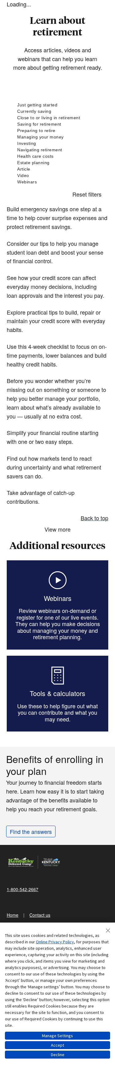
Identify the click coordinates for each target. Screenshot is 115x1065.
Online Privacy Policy (55, 942)
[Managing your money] (57, 137)
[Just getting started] (57, 105)
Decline (57, 1054)
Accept (57, 1045)
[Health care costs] (57, 156)
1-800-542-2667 (22, 889)
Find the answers (31, 831)
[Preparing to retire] (57, 130)
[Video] (57, 175)
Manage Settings (57, 1035)
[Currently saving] (57, 111)
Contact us (39, 915)
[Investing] (57, 143)
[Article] (57, 169)
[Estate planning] (57, 163)
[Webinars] (57, 182)
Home (12, 915)
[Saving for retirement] (57, 124)
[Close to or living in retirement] (57, 118)
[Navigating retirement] (57, 150)
